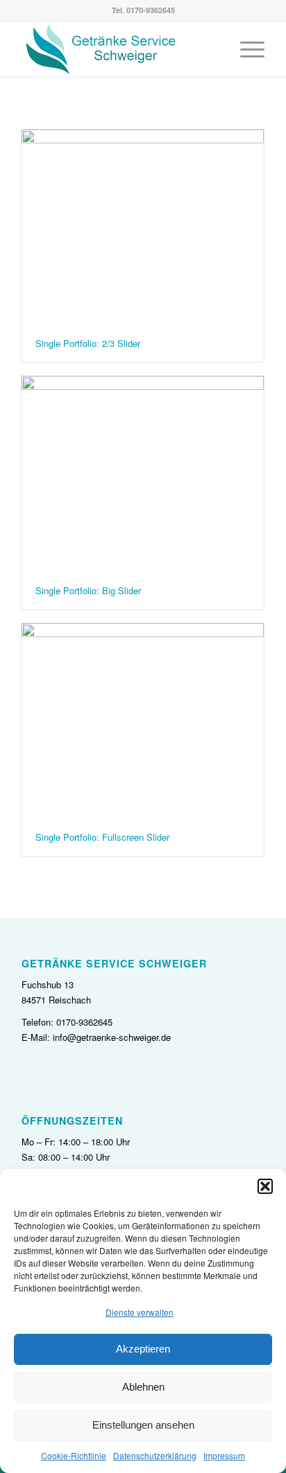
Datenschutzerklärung (154, 1455)
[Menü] (245, 49)
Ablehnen (143, 1387)
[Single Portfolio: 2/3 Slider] (143, 227)
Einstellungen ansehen (143, 1425)
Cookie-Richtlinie (73, 1455)
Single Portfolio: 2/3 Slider (87, 343)
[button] (265, 1186)
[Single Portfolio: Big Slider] (143, 473)
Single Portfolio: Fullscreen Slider (102, 836)
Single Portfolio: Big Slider (88, 590)
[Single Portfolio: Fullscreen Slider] (143, 721)
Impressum (224, 1455)
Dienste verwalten (140, 1312)
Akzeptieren (143, 1349)
